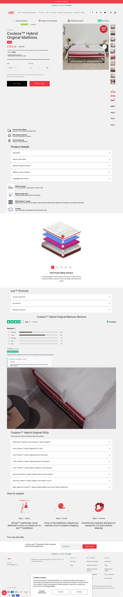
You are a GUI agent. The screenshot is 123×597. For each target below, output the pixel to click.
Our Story (73, 561)
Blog (71, 565)
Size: (8, 63)
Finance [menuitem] (53, 12)
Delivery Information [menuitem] (65, 12)
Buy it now (17, 83)
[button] (111, 12)
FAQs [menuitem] (83, 12)
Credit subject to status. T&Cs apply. (17, 55)
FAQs (106, 565)
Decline (79, 592)
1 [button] (62, 236)
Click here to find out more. (14, 54)
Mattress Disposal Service (92, 569)
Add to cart (39, 84)
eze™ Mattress (11, 565)
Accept (60, 592)
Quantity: (31, 63)
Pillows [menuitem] (41, 12)
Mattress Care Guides (109, 569)
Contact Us (108, 561)
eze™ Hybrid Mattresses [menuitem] (27, 12)
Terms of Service (109, 574)
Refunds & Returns (92, 565)
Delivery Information (92, 561)
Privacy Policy (50, 586)
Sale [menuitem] (47, 12)
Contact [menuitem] (77, 12)
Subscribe (89, 546)
